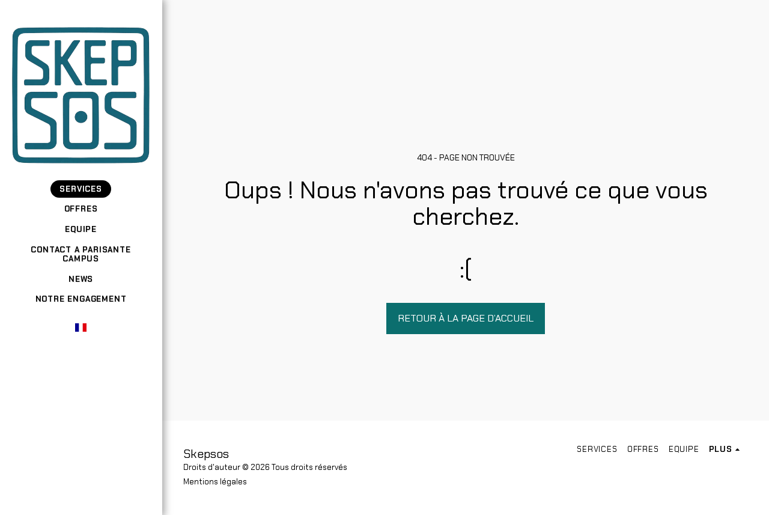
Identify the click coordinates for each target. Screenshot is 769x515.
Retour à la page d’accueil (465, 318)
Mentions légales (215, 482)
